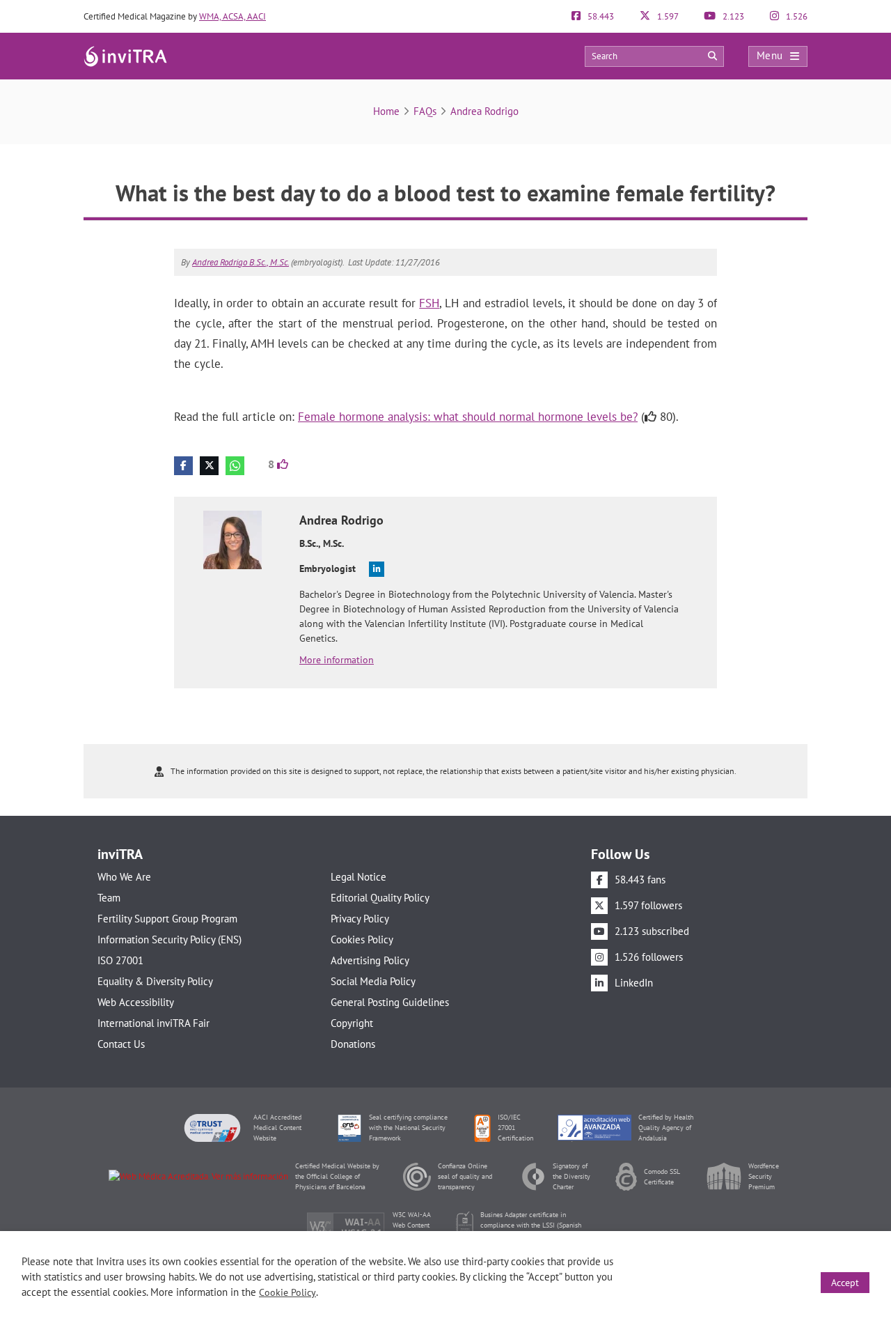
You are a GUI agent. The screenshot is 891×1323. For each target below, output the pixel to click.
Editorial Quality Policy (380, 897)
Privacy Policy (360, 918)
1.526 (795, 16)
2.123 (732, 16)
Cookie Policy (287, 1292)
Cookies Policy (362, 939)
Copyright (352, 1023)
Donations (353, 1044)
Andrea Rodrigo (484, 111)
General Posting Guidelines (390, 1002)
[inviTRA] (125, 55)
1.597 (667, 16)
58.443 (599, 16)
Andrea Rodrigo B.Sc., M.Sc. (240, 262)
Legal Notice (358, 877)
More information (336, 659)
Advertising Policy (370, 960)
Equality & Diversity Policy (155, 981)
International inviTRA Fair (153, 1023)
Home (386, 111)
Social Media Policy (373, 981)
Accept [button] (845, 1282)
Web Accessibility (135, 1002)
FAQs (424, 111)
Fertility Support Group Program (167, 918)
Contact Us (121, 1044)
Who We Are (124, 877)
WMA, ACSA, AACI (232, 16)
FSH (429, 303)
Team (108, 897)
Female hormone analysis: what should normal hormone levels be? (468, 416)
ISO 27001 (120, 960)
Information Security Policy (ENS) (169, 939)
